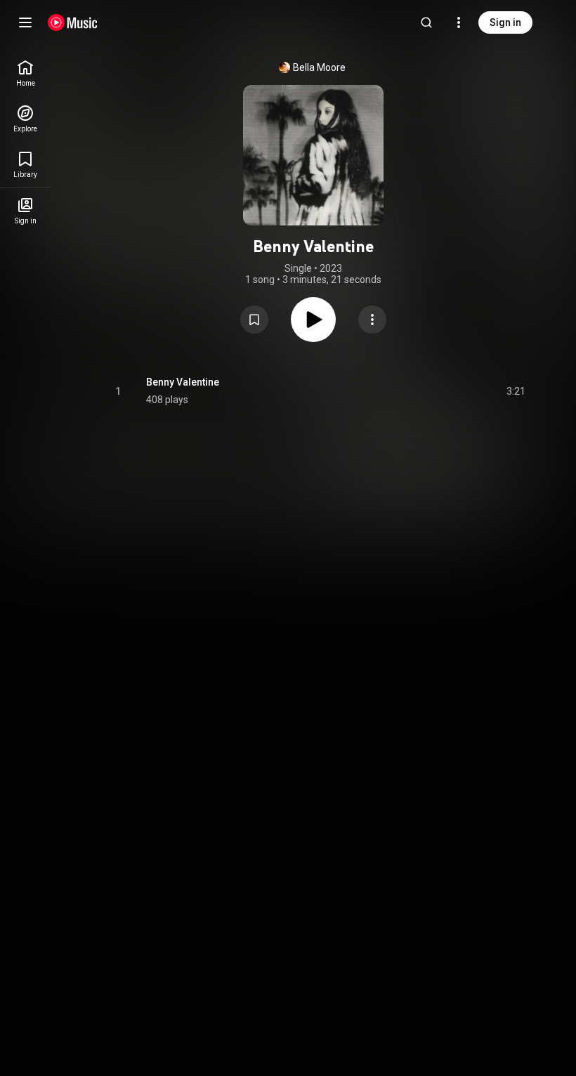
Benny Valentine (182, 382)
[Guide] (25, 22)
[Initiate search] (426, 22)
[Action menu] (372, 320)
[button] (254, 320)
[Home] (73, 22)
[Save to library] (254, 319)
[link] (25, 73)
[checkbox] (515, 391)
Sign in (505, 22)
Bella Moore (319, 67)
